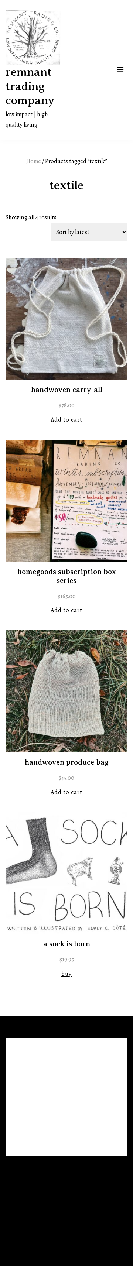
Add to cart (66, 419)
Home (33, 161)
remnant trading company (30, 86)
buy (66, 973)
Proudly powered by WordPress (45, 1244)
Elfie (113, 1244)
